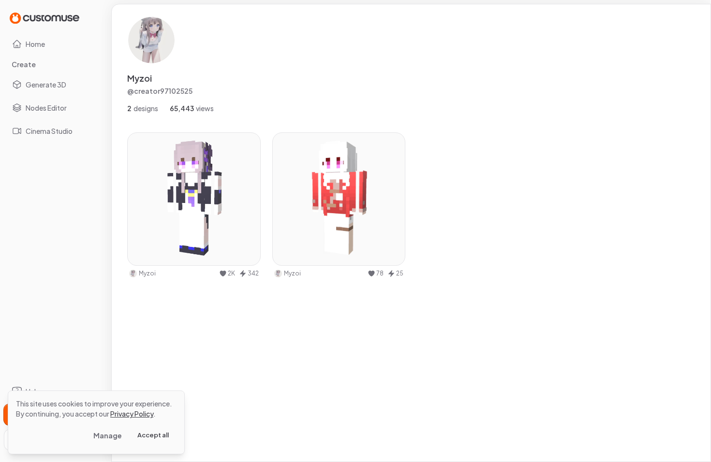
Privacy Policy (131, 413)
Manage (107, 435)
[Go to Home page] (44, 18)
